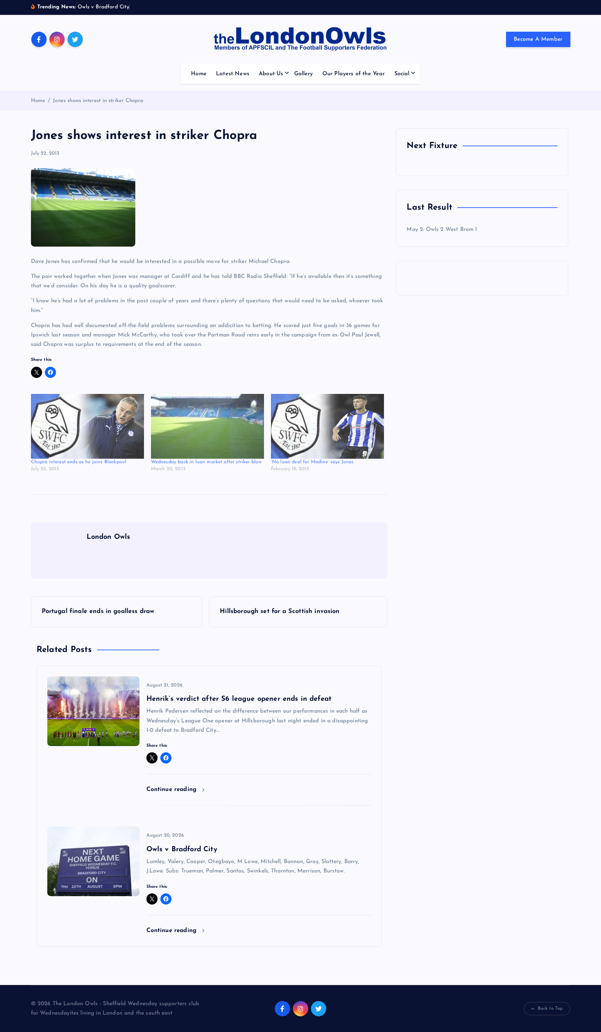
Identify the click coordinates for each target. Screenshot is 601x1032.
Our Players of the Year (353, 74)
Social (402, 74)
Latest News (232, 74)
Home (199, 74)
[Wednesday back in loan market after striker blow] (207, 426)
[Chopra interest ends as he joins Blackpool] (87, 426)
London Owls (108, 537)
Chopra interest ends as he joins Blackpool (79, 462)
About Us (271, 74)
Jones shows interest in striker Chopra (98, 100)
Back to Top (550, 1008)
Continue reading (172, 789)
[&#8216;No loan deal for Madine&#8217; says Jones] (327, 426)
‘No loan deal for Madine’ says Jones (312, 462)
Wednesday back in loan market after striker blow (206, 462)
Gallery (303, 74)
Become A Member (538, 39)
